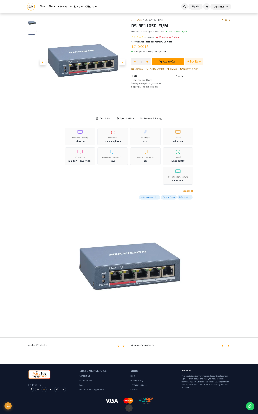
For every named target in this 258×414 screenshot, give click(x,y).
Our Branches (85, 380)
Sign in (195, 6)
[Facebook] (31, 389)
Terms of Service (138, 385)
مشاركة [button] (174, 69)
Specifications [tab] (127, 118)
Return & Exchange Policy (91, 389)
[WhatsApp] (44, 389)
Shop (139, 20)
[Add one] (147, 61)
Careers (134, 389)
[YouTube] (63, 389)
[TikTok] (56, 389)
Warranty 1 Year (190, 69)
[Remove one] (135, 61)
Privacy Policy (136, 380)
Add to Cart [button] (169, 61)
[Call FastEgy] (8, 406)
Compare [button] (139, 69)
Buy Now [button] (195, 61)
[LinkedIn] (50, 389)
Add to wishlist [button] (157, 69)
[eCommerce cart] (206, 6)
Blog (132, 376)
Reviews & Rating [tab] (152, 118)
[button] (184, 6)
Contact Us (84, 376)
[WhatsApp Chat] (250, 406)
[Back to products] (226, 20)
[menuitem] (43, 6)
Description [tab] (105, 118)
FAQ (81, 385)
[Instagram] (37, 389)
